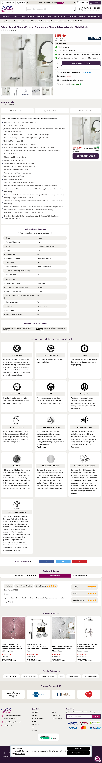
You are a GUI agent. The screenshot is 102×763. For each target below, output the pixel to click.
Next (74, 2)
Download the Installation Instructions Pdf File (52, 329)
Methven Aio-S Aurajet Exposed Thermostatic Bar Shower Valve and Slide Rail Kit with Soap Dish (13, 647)
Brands (22, 2)
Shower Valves (73, 676)
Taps (49, 16)
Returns (34, 730)
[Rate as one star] (28, 576)
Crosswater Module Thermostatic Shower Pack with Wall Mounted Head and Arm (37, 647)
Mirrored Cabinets (11, 676)
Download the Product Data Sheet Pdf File (18, 329)
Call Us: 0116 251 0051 (92, 8)
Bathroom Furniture (60, 16)
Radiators (73, 16)
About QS (35, 712)
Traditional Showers (29, 676)
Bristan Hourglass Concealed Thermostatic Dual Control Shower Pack (62, 649)
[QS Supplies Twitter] (9, 753)
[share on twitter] (63, 561)
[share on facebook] (46, 561)
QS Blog (34, 715)
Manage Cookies (78, 753)
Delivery (54, 712)
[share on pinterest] (79, 561)
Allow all (78, 748)
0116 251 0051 (8, 725)
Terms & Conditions (58, 718)
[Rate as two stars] (29, 576)
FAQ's (33, 727)
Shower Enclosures (48, 676)
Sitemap (34, 721)
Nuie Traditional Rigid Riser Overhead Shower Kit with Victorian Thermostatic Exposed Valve (87, 647)
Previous (27, 2)
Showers (31, 16)
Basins (23, 16)
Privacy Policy (56, 715)
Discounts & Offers (38, 718)
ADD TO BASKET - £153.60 (81, 63)
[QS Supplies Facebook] (4, 753)
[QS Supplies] (7, 9)
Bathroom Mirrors (94, 16)
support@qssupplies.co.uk (12, 722)
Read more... (41, 447)
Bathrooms (5, 16)
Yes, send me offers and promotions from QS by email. (84, 712)
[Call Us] (81, 9)
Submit (96, 716)
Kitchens (82, 16)
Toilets (15, 16)
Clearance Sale (9, 2)
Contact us (35, 724)
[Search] (73, 9)
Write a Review (55, 575)
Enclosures (40, 16)
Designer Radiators (90, 676)
